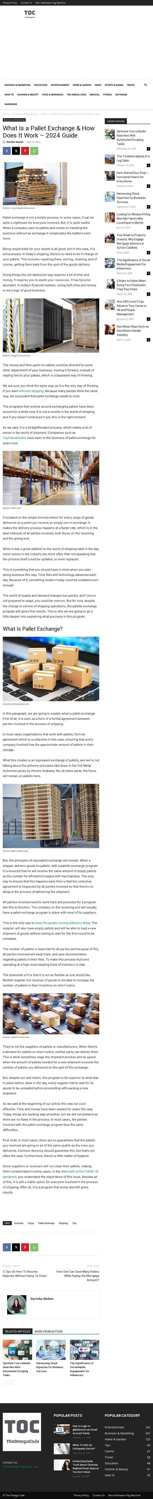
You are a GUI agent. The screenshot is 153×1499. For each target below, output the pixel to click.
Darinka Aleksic (15, 141)
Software (121, 94)
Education (40, 84)
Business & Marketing (18, 84)
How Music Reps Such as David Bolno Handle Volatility (133, 331)
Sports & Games (114, 84)
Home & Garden (82, 84)
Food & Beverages (52, 94)
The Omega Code (76, 94)
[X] (16, 151)
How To (9, 94)
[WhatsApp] (34, 151)
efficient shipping (31, 391)
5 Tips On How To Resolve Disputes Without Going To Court (25, 1274)
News (98, 84)
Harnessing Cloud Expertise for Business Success (49, 1367)
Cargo (31, 1223)
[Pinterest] (25, 151)
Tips (74, 1223)
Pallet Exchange (46, 1223)
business (18, 1223)
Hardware (11, 104)
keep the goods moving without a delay (62, 923)
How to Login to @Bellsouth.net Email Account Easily (85, 1430)
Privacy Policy (10, 2)
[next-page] (11, 1383)
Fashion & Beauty (27, 94)
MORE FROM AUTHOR (49, 1331)
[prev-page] (5, 1383)
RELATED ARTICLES (17, 1331)
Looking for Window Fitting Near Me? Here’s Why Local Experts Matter (133, 218)
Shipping (63, 1223)
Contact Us (26, 2)
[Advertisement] (76, 50)
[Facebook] (7, 151)
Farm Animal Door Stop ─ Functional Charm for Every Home (133, 177)
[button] (145, 85)
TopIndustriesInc (14, 438)
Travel (131, 84)
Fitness (107, 94)
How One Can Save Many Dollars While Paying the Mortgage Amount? (78, 1276)
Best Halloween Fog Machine (50, 2)
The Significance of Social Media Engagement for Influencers (133, 264)
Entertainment (60, 84)
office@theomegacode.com (21, 1466)
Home (6, 114)
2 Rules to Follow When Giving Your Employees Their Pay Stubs (131, 285)
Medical (95, 94)
